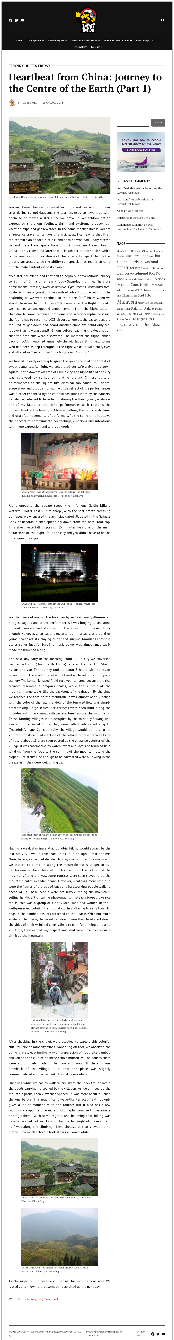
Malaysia (127, 302)
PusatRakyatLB (144, 40)
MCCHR (158, 302)
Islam (125, 295)
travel (54, 1299)
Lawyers (133, 295)
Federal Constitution (134, 284)
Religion (120, 319)
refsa (148, 313)
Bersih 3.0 (147, 268)
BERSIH (123, 267)
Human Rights (56, 40)
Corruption (160, 268)
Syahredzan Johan (125, 325)
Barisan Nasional (144, 261)
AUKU (151, 256)
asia (40, 1299)
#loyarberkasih (123, 251)
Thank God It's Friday (29, 66)
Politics (132, 314)
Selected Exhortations (84, 40)
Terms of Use (141, 1333)
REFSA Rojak (158, 314)
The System (34, 40)
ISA (119, 295)
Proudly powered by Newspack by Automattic (104, 1333)
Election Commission (142, 279)
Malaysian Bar (145, 302)
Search (158, 122)
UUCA (120, 330)
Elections (158, 279)
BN (153, 268)
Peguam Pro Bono (144, 218)
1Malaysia (136, 251)
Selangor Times (143, 319)
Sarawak (129, 319)
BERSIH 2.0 (136, 268)
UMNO (138, 325)
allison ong (30, 1299)
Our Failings (135, 211)
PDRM (158, 308)
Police (124, 314)
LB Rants (96, 46)
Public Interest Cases (116, 40)
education (129, 279)
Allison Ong (29, 102)
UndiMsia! (152, 324)
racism (141, 314)
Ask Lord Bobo (137, 255)
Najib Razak (123, 308)
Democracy (126, 273)
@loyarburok (148, 251)
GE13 (138, 290)
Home (19, 40)
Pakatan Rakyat (142, 308)
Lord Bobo (144, 295)
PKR (119, 314)
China (47, 1299)
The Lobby (80, 46)
